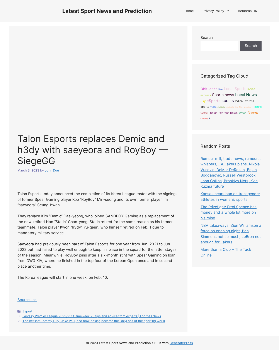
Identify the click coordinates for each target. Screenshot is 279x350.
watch (242, 112)
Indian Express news (223, 112)
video (213, 107)
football (204, 113)
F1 (210, 118)
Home (189, 11)
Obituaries (209, 89)
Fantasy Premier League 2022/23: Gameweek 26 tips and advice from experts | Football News (91, 316)
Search (207, 37)
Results (257, 106)
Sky (203, 101)
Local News (246, 94)
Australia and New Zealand (239, 107)
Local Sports (235, 88)
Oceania (204, 118)
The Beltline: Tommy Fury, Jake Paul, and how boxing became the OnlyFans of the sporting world (93, 321)
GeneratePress (181, 343)
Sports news (223, 94)
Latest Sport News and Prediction (107, 11)
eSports (213, 101)
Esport (27, 311)
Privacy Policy (213, 11)
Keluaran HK (247, 11)
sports (227, 100)
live (220, 89)
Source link (27, 300)
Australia (221, 107)
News (252, 112)
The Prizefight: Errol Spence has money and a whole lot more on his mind (229, 212)
